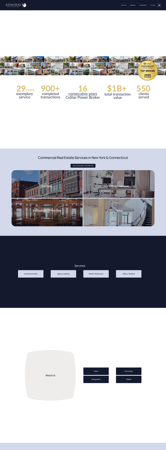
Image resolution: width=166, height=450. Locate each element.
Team (96, 371)
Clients (128, 379)
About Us (123, 5)
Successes (129, 371)
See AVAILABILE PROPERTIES (83, 166)
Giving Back (96, 379)
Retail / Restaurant (96, 274)
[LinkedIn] (159, 5)
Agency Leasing (63, 274)
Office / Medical (129, 274)
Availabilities (142, 5)
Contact (152, 5)
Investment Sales (30, 274)
